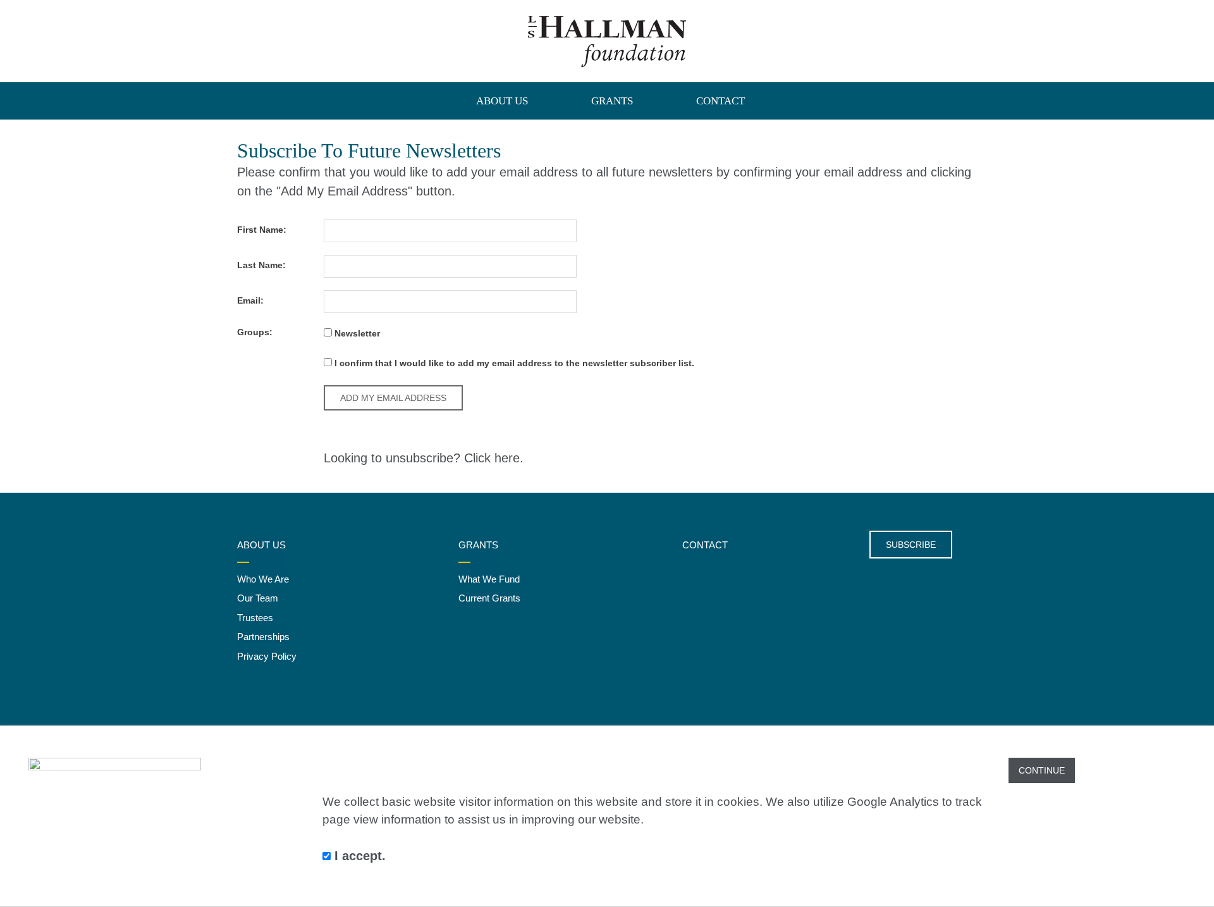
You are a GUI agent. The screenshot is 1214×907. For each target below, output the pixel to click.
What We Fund (489, 579)
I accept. (358, 856)
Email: (250, 300)
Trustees (255, 617)
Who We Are (263, 579)
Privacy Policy (267, 656)
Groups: (255, 332)
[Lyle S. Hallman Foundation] (607, 41)
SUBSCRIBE (911, 545)
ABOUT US (502, 101)
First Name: (261, 230)
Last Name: (261, 265)
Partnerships (263, 636)
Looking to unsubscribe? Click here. (424, 458)
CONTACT (720, 101)
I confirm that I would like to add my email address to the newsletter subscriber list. (513, 363)
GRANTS (612, 101)
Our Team (257, 598)
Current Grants (489, 598)
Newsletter (356, 333)
